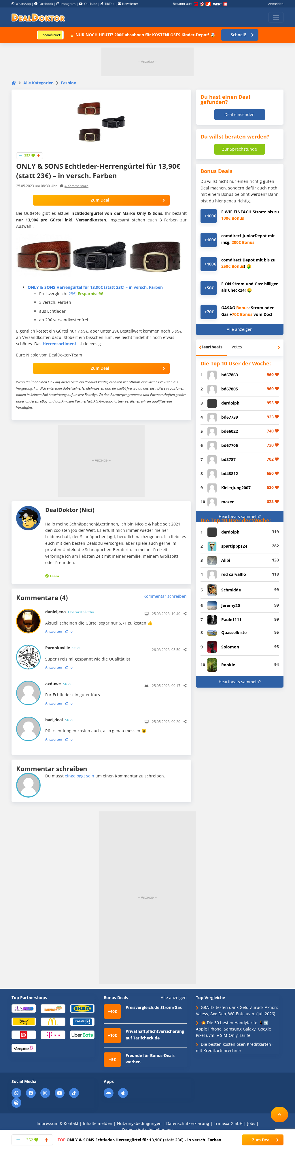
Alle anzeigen (240, 329)
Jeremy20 (230, 605)
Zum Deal (100, 200)
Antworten (53, 631)
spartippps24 (234, 546)
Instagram (67, 3)
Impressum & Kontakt (57, 1123)
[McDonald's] (53, 1021)
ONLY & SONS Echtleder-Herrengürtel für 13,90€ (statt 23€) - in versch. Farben (139, 1140)
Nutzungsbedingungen (139, 1123)
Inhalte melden (97, 1123)
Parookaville (62, 647)
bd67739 (229, 417)
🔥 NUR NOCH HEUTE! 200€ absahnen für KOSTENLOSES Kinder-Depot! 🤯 (142, 34)
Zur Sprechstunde (239, 149)
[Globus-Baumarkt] (53, 1008)
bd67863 (229, 374)
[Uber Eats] (82, 1034)
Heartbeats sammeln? (240, 516)
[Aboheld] (24, 1008)
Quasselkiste (234, 632)
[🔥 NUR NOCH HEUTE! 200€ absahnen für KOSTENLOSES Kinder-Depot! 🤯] (50, 34)
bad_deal (59, 719)
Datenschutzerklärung (187, 1123)
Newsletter (130, 3)
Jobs (251, 1123)
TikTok (109, 3)
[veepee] (24, 1047)
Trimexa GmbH (228, 1123)
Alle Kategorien (38, 83)
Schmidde (231, 590)
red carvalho (233, 574)
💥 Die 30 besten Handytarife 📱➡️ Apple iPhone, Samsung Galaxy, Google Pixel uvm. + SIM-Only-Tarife (233, 1029)
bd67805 (229, 389)
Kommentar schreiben (165, 596)
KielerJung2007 (236, 487)
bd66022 (229, 431)
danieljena (69, 611)
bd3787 (228, 459)
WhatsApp (23, 3)
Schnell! (238, 34)
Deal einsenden (239, 114)
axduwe (58, 683)
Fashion (68, 83)
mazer (227, 501)
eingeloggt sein (79, 776)
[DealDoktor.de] (38, 17)
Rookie (228, 664)
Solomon (230, 647)
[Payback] (82, 1021)
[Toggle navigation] (275, 17)
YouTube (90, 3)
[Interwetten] (24, 1021)
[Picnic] (24, 1034)
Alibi (225, 560)
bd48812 (229, 473)
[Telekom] (53, 1034)
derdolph (230, 403)
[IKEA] (82, 1008)
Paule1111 (231, 619)
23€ (72, 293)
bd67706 (229, 445)
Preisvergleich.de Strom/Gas (154, 1007)
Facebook (46, 3)
